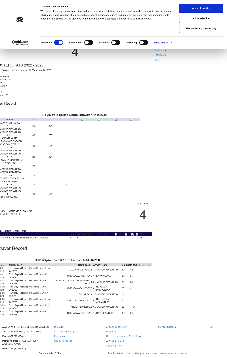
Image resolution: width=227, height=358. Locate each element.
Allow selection (201, 18)
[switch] (88, 42)
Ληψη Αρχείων (114, 345)
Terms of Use (85, 353)
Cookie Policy (100, 353)
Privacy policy (70, 353)
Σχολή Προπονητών (116, 326)
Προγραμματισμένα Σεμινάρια (123, 336)
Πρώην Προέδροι (63, 340)
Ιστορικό (58, 326)
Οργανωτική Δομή (64, 331)
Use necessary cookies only (201, 28)
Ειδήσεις (111, 331)
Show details (161, 42)
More (157, 59)
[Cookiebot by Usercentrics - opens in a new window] (20, 42)
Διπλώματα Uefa (115, 340)
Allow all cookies (201, 8)
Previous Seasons (167, 326)
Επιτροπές (59, 336)
